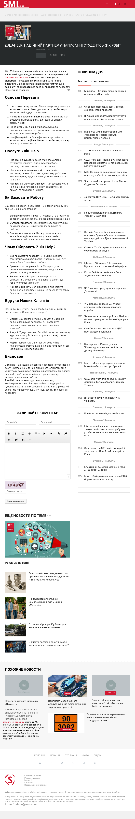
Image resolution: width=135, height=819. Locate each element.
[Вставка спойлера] (30, 440)
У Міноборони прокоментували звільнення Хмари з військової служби (102, 307)
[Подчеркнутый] (22, 433)
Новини (55, 755)
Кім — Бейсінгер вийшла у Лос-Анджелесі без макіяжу (102, 274)
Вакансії (28, 780)
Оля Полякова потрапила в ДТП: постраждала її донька (103, 330)
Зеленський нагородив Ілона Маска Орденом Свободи (105, 183)
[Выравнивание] (37, 433)
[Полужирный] (9, 433)
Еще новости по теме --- (28, 516)
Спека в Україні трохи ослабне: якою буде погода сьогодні (105, 249)
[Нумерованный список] (44, 433)
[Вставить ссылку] (59, 433)
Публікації (71, 755)
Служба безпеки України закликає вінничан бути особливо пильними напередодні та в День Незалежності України (106, 237)
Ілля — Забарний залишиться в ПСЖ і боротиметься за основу (106, 478)
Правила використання (35, 785)
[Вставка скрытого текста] (16, 440)
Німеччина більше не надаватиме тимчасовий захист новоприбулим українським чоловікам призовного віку (105, 431)
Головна (39, 755)
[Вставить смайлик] (9, 440)
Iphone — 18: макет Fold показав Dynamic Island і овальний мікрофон (105, 265)
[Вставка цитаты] (23, 440)
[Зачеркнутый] (29, 433)
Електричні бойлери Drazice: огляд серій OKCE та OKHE (104, 469)
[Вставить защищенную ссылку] (66, 433)
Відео (97, 755)
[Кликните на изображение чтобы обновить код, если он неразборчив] (37, 485)
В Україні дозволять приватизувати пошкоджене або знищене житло (105, 117)
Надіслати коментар (15, 501)
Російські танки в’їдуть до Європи (104, 413)
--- (40, 55)
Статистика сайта (32, 776)
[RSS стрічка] (119, 4)
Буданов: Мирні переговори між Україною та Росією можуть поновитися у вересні (103, 134)
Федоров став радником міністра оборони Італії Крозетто (103, 108)
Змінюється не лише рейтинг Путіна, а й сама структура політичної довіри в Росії (106, 319)
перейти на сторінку (16, 77)
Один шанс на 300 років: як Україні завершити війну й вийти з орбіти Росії (104, 451)
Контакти (28, 782)
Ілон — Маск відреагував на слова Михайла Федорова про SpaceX (104, 365)
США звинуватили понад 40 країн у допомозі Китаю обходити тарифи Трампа (105, 382)
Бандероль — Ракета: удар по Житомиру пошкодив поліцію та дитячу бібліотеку (103, 347)
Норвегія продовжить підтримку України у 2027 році (103, 214)
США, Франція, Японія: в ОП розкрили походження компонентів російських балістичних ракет (106, 162)
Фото (85, 755)
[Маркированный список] (51, 433)
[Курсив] (16, 433)
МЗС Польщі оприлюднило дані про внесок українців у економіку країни (105, 174)
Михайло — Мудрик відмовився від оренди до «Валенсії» (105, 93)
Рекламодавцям (32, 778)
